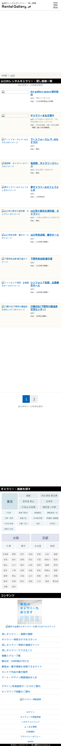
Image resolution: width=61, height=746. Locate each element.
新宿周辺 (37, 512)
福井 (22, 564)
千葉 (39, 559)
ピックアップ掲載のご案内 (16, 691)
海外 (14, 586)
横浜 (23, 545)
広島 (22, 575)
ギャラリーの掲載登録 (30, 716)
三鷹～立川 (23, 523)
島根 (5, 575)
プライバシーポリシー (30, 736)
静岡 (47, 564)
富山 (5, 564)
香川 (47, 575)
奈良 (39, 570)
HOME (4, 75)
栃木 (14, 559)
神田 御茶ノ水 (52, 512)
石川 (14, 564)
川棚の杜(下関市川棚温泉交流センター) (44, 308)
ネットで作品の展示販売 (15, 672)
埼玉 (30, 559)
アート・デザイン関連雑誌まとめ (19, 677)
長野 (39, 564)
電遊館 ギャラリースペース (44, 164)
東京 (10, 501)
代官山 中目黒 (28, 507)
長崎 (47, 581)
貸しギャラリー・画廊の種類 (17, 634)
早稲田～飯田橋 (52, 518)
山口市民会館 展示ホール (44, 234)
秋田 (30, 554)
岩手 (22, 554)
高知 (5, 581)
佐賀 (14, 581)
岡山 (14, 575)
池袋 (37, 523)
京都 (45, 538)
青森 (14, 554)
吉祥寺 (49, 501)
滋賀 (22, 570)
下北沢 (8, 512)
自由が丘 (23, 518)
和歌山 (47, 570)
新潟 (55, 559)
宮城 (39, 554)
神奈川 (47, 559)
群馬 (22, 559)
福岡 (52, 545)
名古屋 (38, 545)
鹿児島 (55, 581)
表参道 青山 (28, 501)
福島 (55, 554)
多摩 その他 (8, 529)
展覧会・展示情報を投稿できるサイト (22, 666)
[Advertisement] (30, 40)
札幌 (8, 545)
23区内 (52, 523)
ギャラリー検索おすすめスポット (19, 639)
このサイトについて (30, 721)
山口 (32, 98)
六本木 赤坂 (8, 523)
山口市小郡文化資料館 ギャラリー (44, 212)
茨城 (5, 559)
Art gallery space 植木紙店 (44, 93)
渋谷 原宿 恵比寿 (49, 495)
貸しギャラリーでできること (17, 650)
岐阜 (5, 570)
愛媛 (55, 575)
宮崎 (30, 581)
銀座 (28, 495)
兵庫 (30, 570)
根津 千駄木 (23, 512)
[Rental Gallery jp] (16, 6)
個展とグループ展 (11, 655)
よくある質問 (30, 726)
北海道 (5, 554)
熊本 (22, 581)
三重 (14, 570)
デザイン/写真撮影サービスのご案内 (21, 686)
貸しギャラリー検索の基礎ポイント (21, 644)
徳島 (39, 575)
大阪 (16, 538)
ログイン (30, 711)
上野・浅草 (8, 518)
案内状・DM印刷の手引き (15, 661)
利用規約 (30, 731)
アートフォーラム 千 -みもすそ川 (44, 140)
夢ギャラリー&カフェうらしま (44, 188)
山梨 (30, 564)
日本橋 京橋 (37, 518)
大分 (39, 581)
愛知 (55, 564)
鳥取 (55, 570)
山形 (47, 554)
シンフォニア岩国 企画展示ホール (44, 284)
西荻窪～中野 (49, 507)
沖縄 (5, 586)
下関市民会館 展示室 (41, 258)
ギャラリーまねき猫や (42, 115)
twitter (31, 741)
